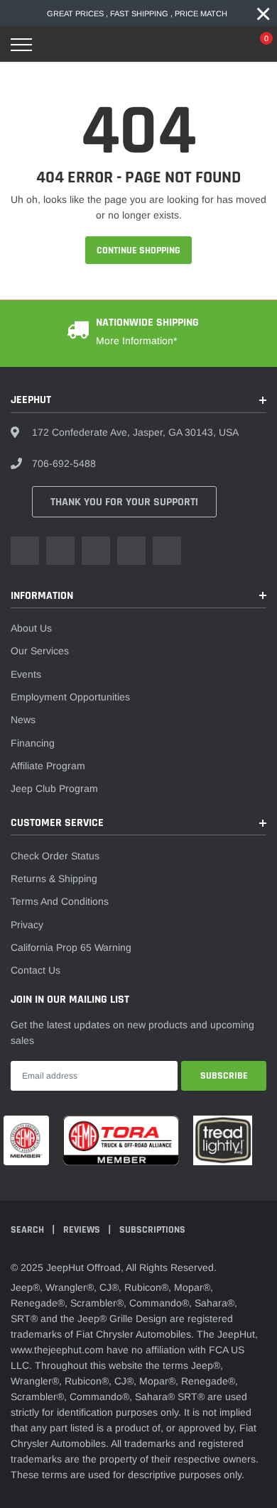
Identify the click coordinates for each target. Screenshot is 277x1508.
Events (26, 674)
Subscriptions (152, 1229)
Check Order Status (55, 856)
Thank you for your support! (124, 502)
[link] (25, 550)
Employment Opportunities (70, 697)
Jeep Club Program (54, 788)
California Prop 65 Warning (71, 947)
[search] (57, 44)
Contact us (35, 970)
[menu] (21, 44)
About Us (31, 628)
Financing (33, 743)
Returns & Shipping (54, 878)
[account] (223, 44)
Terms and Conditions (60, 901)
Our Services (40, 650)
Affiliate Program (48, 765)
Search (28, 1229)
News (23, 719)
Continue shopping (138, 250)
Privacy (27, 924)
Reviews (82, 1229)
